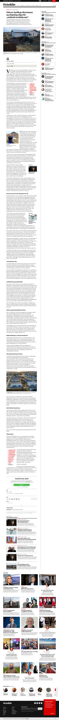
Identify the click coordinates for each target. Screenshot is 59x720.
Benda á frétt (14, 712)
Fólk (26, 5)
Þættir (4, 714)
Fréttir (18, 5)
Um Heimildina (14, 711)
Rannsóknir (22, 5)
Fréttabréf (13, 710)
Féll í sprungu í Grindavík (13, 9)
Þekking (37, 5)
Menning (29, 5)
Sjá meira (21, 484)
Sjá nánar (27, 718)
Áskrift (13, 709)
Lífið (40, 5)
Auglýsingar (14, 713)
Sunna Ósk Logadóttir (10, 61)
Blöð (12, 708)
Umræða (33, 5)
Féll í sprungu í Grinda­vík (10, 502)
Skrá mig (40, 708)
